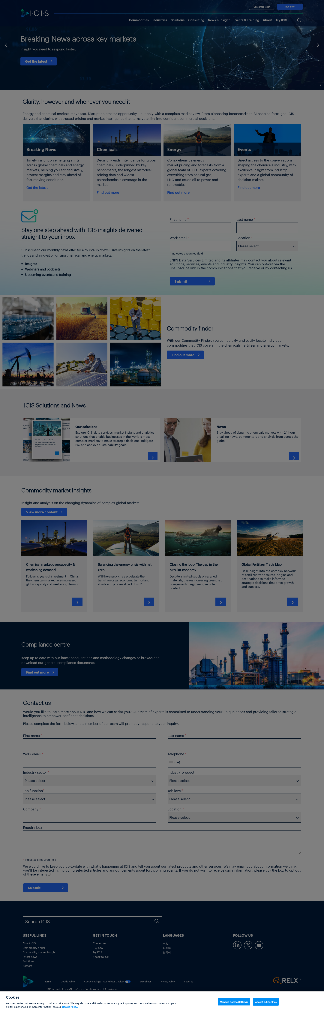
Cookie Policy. (70, 1006)
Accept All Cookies (266, 1001)
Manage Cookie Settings (234, 1001)
